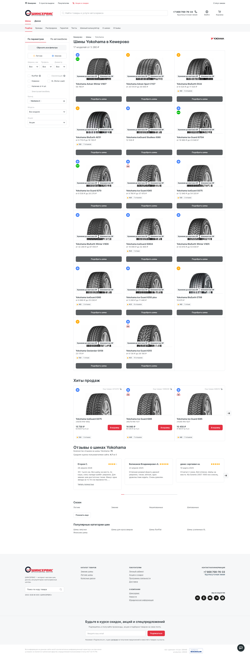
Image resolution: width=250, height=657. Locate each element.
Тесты (74, 28)
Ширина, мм (33, 62)
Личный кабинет (136, 571)
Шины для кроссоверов (122, 529)
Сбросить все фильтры (47, 47)
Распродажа (51, 28)
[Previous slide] (69, 413)
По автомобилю (58, 39)
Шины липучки (80, 529)
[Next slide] (229, 413)
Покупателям (63, 3)
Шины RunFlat (155, 529)
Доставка (133, 582)
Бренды (38, 28)
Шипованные (193, 507)
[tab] (122, 494)
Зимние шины (87, 571)
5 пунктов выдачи (46, 3)
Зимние (114, 507)
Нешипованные (156, 507)
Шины (28, 21)
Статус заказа (219, 3)
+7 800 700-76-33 (214, 572)
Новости (133, 597)
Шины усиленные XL (196, 529)
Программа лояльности (140, 578)
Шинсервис (39, 13)
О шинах (106, 28)
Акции (30, 118)
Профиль (45, 62)
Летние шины (87, 575)
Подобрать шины (99, 99)
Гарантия (64, 28)
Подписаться (156, 633)
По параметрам (36, 39)
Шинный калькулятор (89, 28)
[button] (39, 101)
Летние (76, 507)
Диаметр (58, 62)
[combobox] (29, 66)
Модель (31, 107)
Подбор (28, 28)
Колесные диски (88, 578)
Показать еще (82, 515)
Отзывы (117, 28)
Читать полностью (86, 484)
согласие (114, 640)
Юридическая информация (141, 600)
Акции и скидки (82, 3)
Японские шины (80, 532)
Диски (38, 21)
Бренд (30, 96)
